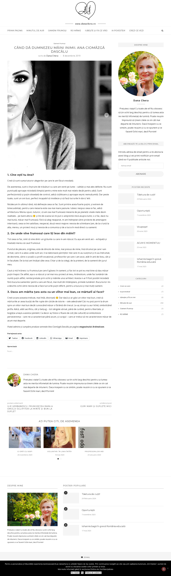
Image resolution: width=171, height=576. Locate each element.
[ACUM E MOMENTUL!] (126, 247)
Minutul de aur (35, 30)
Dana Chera (52, 55)
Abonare (141, 174)
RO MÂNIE (76, 30)
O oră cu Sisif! (24, 451)
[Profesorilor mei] (94, 437)
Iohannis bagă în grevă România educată (149, 260)
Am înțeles (75, 573)
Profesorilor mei (94, 451)
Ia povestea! (118, 30)
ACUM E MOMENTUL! (148, 243)
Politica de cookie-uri (93, 573)
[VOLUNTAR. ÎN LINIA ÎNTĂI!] (60, 437)
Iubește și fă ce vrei (96, 30)
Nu (82, 573)
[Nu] (167, 568)
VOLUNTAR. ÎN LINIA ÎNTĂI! (59, 451)
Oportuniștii (143, 211)
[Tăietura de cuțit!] (126, 198)
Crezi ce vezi (136, 30)
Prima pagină (14, 30)
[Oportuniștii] (126, 214)
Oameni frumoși (57, 30)
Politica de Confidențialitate (101, 569)
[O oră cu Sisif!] (25, 437)
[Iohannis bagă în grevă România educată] (126, 263)
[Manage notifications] (164, 569)
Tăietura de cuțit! (146, 194)
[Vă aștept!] (126, 230)
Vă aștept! (142, 227)
